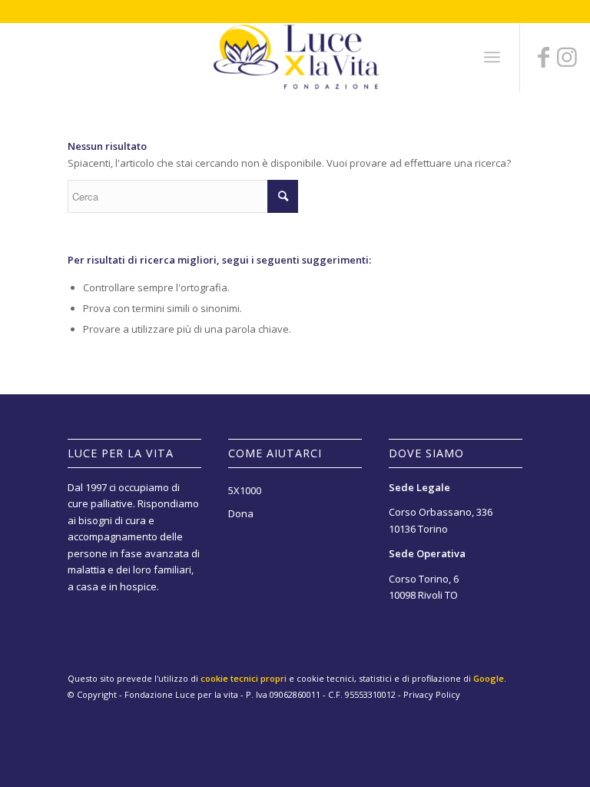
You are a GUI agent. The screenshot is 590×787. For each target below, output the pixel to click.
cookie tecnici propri (244, 678)
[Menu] (492, 57)
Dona (241, 513)
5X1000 (244, 490)
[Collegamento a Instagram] (566, 56)
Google (488, 678)
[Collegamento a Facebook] (543, 56)
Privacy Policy (431, 694)
